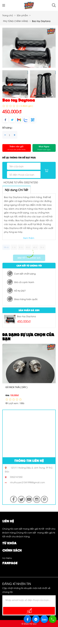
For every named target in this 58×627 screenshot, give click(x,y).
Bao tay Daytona (26, 316)
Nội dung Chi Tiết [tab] (16, 190)
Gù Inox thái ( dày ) (16, 387)
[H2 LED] (29, 5)
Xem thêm (28, 237)
